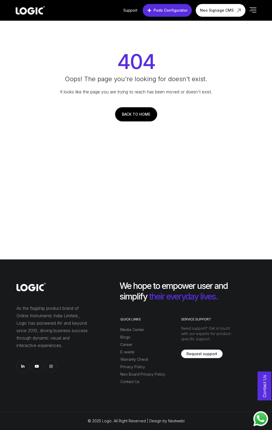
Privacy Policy (132, 366)
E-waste (127, 352)
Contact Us (129, 381)
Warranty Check (134, 359)
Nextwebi (176, 421)
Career (126, 344)
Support (130, 10)
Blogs (125, 337)
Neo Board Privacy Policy (142, 374)
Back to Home (136, 114)
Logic (107, 421)
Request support (201, 353)
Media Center (132, 329)
